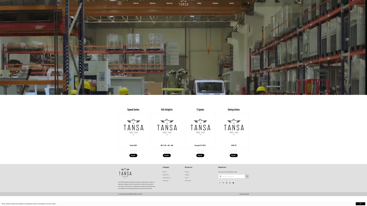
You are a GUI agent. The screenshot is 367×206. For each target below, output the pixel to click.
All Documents (188, 180)
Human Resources (166, 177)
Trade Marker (165, 180)
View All (133, 155)
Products (136, 3)
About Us (164, 172)
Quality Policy (165, 174)
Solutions (152, 3)
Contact (231, 3)
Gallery (199, 3)
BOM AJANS (246, 194)
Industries (169, 3)
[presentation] (131, 151)
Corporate (215, 3)
